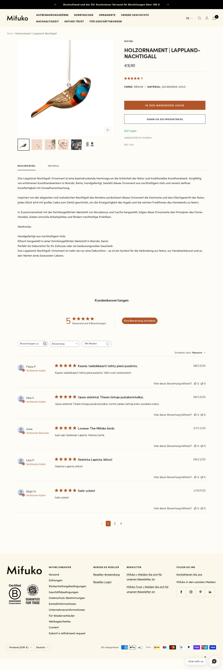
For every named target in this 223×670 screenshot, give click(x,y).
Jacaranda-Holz (174, 86)
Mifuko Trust (74, 21)
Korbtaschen (83, 15)
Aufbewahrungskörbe (52, 15)
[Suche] (199, 18)
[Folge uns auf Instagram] (191, 592)
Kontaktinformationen (62, 604)
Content (54, 627)
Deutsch (40, 647)
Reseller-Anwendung (106, 574)
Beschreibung (26, 166)
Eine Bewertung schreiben (139, 320)
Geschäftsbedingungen (63, 592)
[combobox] (65, 344)
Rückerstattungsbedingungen (67, 586)
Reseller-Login (102, 582)
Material (53, 166)
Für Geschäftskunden (106, 21)
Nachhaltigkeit (47, 21)
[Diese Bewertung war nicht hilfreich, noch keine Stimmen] (202, 384)
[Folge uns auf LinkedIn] (210, 592)
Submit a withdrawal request (67, 633)
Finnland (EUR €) (18, 647)
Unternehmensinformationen (67, 609)
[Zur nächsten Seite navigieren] (121, 523)
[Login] (206, 18)
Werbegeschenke (60, 621)
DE (187, 18)
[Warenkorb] (214, 18)
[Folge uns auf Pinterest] (200, 592)
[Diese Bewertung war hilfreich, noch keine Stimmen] (195, 384)
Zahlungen (55, 580)
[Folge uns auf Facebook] (181, 592)
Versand (54, 574)
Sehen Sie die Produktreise (165, 119)
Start (10, 33)
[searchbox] (30, 343)
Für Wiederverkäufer (62, 615)
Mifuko (128, 41)
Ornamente (107, 15)
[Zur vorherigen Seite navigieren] (102, 523)
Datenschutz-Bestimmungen (67, 598)
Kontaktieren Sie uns (189, 574)
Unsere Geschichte (135, 15)
